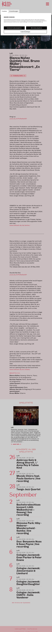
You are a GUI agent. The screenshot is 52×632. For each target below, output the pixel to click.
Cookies (4, 11)
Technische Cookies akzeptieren (14, 28)
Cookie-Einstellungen (25, 31)
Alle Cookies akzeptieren (36, 28)
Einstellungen (13, 11)
